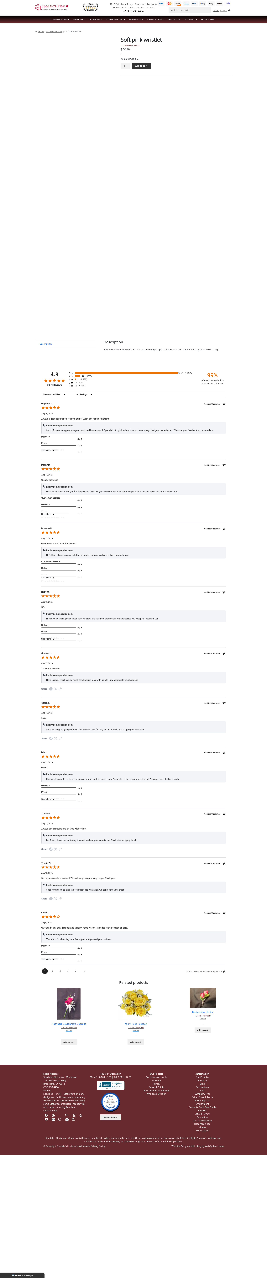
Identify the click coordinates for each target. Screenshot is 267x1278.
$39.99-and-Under (59, 19)
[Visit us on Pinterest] (67, 1115)
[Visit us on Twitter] (74, 1115)
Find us (47, 1090)
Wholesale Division (156, 1093)
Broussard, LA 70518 (54, 1083)
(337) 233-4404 (135, 11)
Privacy (156, 1083)
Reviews (202, 1110)
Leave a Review (202, 1113)
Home (41, 31)
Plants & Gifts (154, 19)
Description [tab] (45, 343)
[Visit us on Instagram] (60, 1119)
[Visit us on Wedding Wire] (67, 1119)
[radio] (133, 373)
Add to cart (141, 65)
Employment (202, 1103)
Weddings (190, 19)
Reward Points (156, 1087)
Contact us (202, 1117)
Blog (202, 1083)
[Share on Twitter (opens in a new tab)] (55, 689)
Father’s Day (174, 19)
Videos (202, 1127)
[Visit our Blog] (74, 1119)
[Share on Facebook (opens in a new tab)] (51, 689)
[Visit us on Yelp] (81, 1115)
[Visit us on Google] (53, 1115)
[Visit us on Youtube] (46, 1119)
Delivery (156, 1080)
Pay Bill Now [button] (111, 1117)
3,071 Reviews (54, 385)
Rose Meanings (202, 1123)
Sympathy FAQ (202, 1093)
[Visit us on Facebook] (46, 1115)
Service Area (202, 1087)
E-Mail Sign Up (202, 1100)
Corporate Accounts (156, 1077)
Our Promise (202, 1077)
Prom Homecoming (55, 31)
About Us (202, 1080)
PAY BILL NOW (208, 19)
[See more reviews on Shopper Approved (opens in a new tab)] (60, 689)
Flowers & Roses (114, 19)
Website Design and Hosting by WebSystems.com (197, 1146)
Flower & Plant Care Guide (202, 1107)
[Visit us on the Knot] (53, 1119)
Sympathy (78, 19)
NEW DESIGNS (136, 19)
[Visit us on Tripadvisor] (60, 1115)
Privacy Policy (98, 1146)
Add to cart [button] (68, 1042)
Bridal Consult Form (202, 1097)
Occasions (94, 19)
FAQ (202, 1090)
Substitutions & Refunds (156, 1090)
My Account (202, 1130)
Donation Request (202, 1120)
